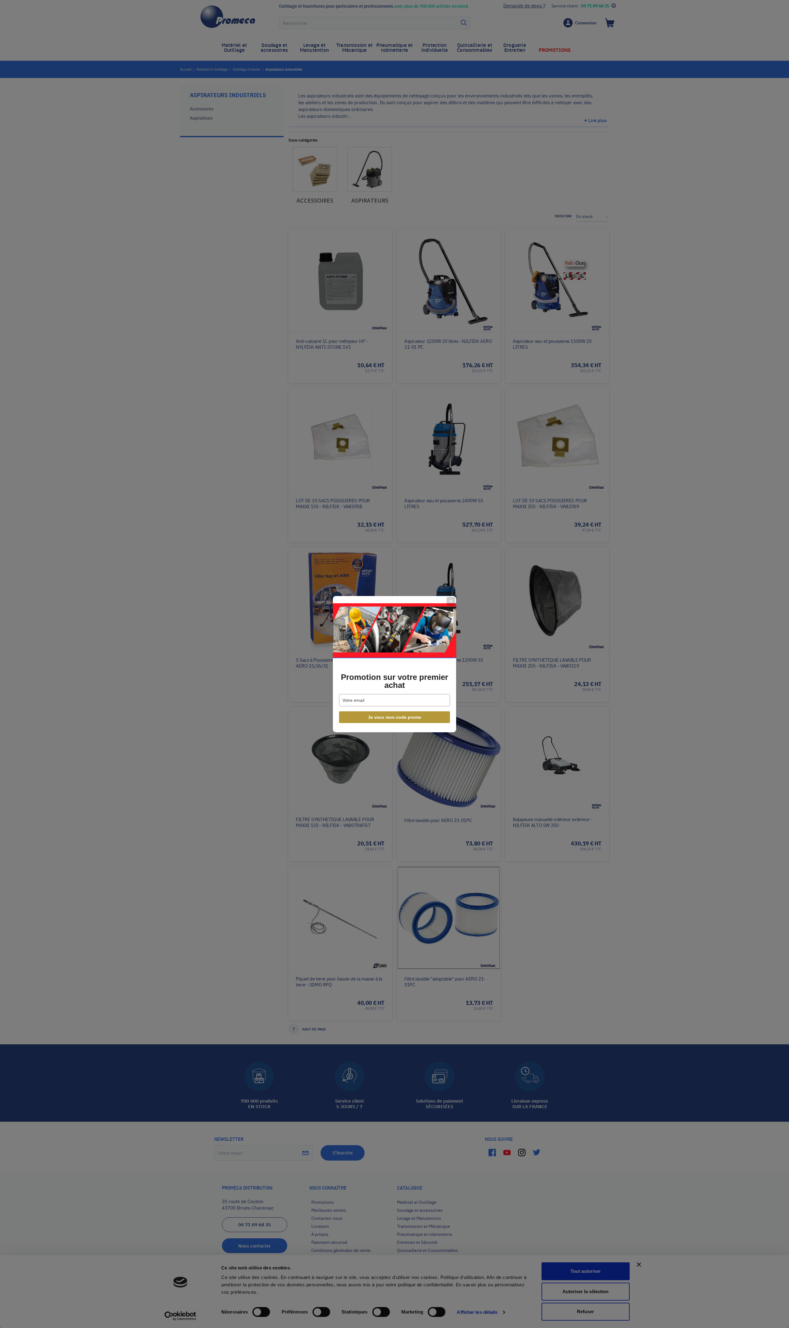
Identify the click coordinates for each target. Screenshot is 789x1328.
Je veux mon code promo (394, 717)
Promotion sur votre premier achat (394, 681)
